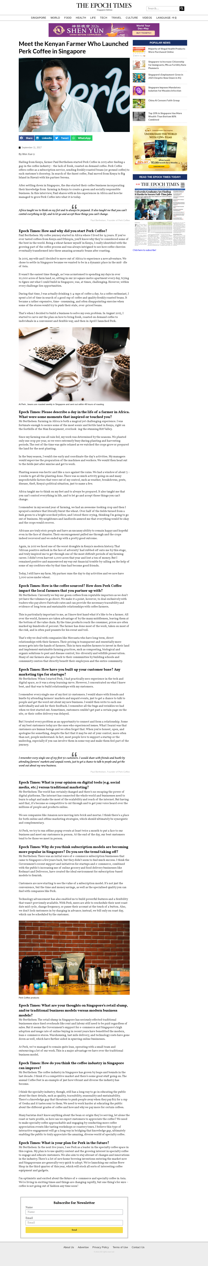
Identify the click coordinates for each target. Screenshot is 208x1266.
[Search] (182, 8)
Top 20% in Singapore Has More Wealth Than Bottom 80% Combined (165, 116)
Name (29, 1207)
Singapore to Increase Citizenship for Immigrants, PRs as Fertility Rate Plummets (167, 64)
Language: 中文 (166, 17)
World (55, 17)
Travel (116, 17)
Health (81, 17)
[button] (26, 138)
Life (93, 17)
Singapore (38, 17)
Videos (147, 17)
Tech (103, 17)
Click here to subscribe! (144, 250)
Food (68, 17)
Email (29, 1218)
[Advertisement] (160, 277)
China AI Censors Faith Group (164, 100)
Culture (132, 17)
